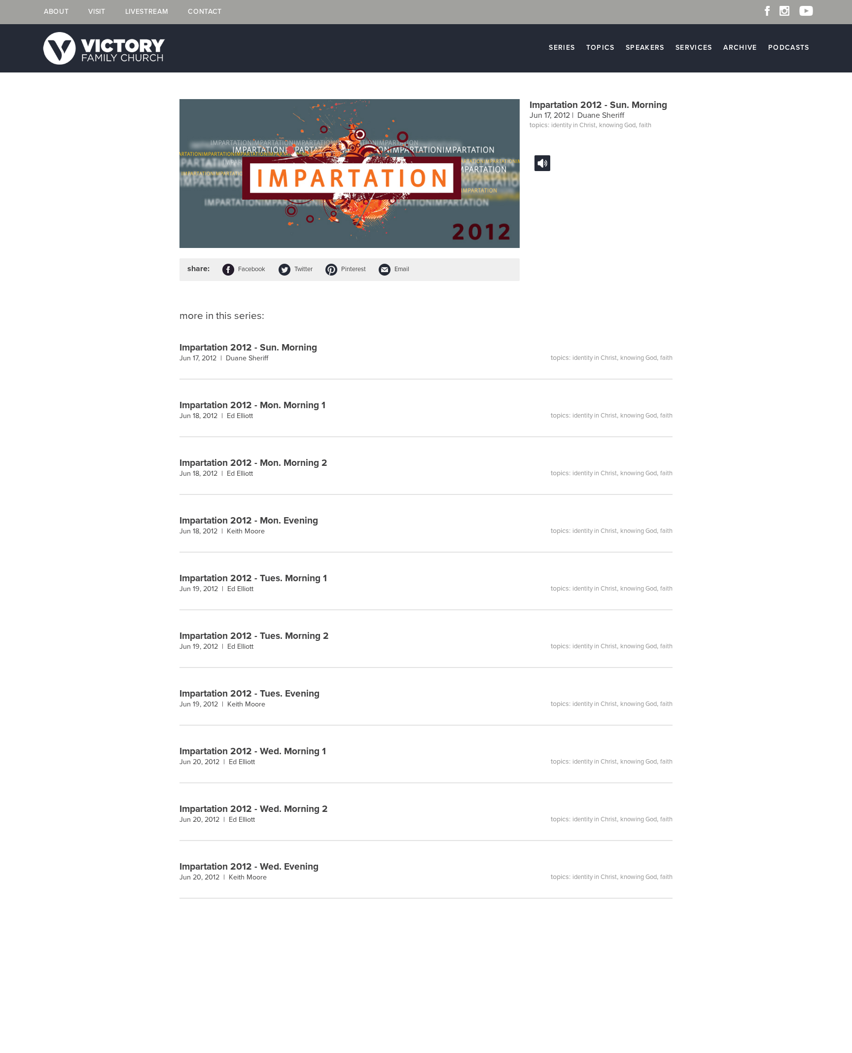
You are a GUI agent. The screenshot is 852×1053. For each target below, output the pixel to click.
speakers (645, 47)
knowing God (617, 125)
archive (740, 47)
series (562, 47)
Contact (205, 11)
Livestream (147, 11)
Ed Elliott (240, 416)
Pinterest (353, 269)
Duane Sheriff (600, 115)
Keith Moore (246, 531)
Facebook (251, 269)
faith (645, 125)
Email (401, 269)
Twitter (303, 269)
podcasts (789, 47)
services (693, 47)
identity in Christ (573, 125)
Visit (96, 11)
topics (600, 47)
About (56, 11)
